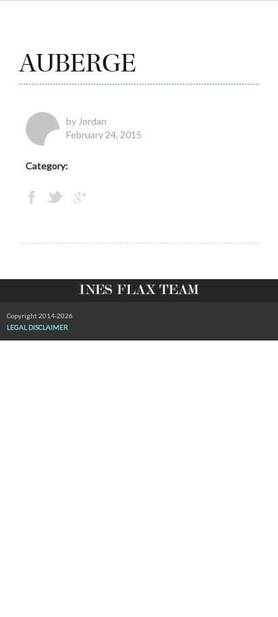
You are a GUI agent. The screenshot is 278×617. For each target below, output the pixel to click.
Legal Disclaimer (37, 327)
